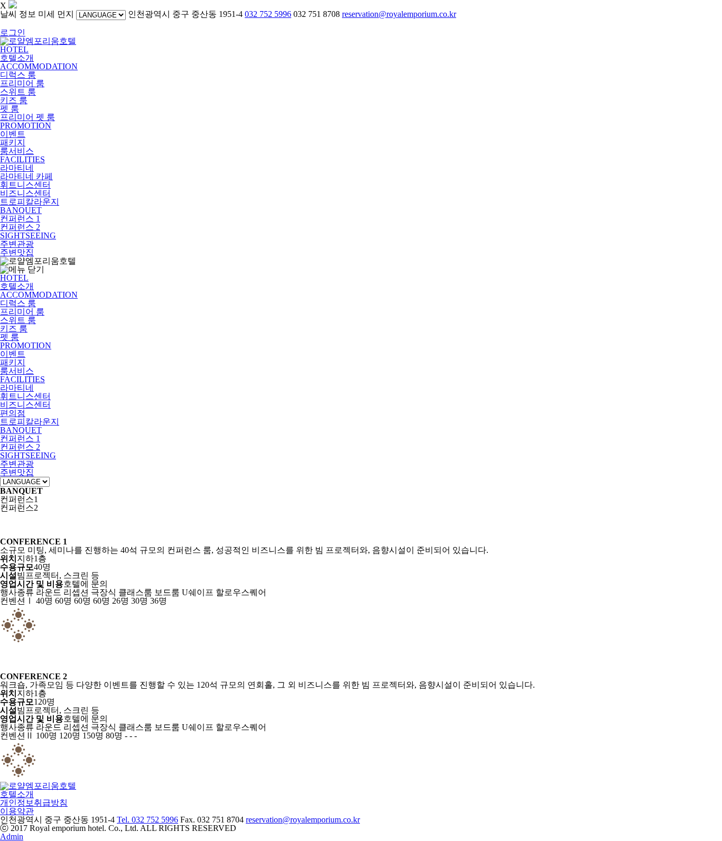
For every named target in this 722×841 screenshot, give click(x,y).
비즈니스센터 (25, 193)
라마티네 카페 (26, 176)
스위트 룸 (18, 91)
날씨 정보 (18, 14)
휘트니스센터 (25, 184)
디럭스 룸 (18, 74)
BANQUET (21, 210)
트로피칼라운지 (29, 201)
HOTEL (14, 49)
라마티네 (17, 167)
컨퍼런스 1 (20, 218)
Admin (11, 836)
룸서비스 (17, 150)
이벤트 (12, 134)
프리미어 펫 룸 (27, 117)
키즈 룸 (13, 100)
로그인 (12, 32)
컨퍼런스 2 (20, 227)
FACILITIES (22, 159)
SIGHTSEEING (28, 235)
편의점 (12, 413)
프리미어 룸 (22, 83)
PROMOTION (25, 125)
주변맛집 (17, 252)
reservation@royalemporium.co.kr (399, 14)
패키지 (12, 142)
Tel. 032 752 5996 (147, 819)
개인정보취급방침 (34, 802)
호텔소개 (17, 57)
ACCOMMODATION (39, 66)
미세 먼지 (56, 14)
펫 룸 (9, 108)
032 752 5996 (268, 14)
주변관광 (17, 243)
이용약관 (17, 811)
